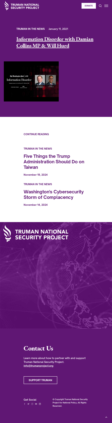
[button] (105, 5)
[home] (42, 6)
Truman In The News (30, 28)
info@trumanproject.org (38, 365)
